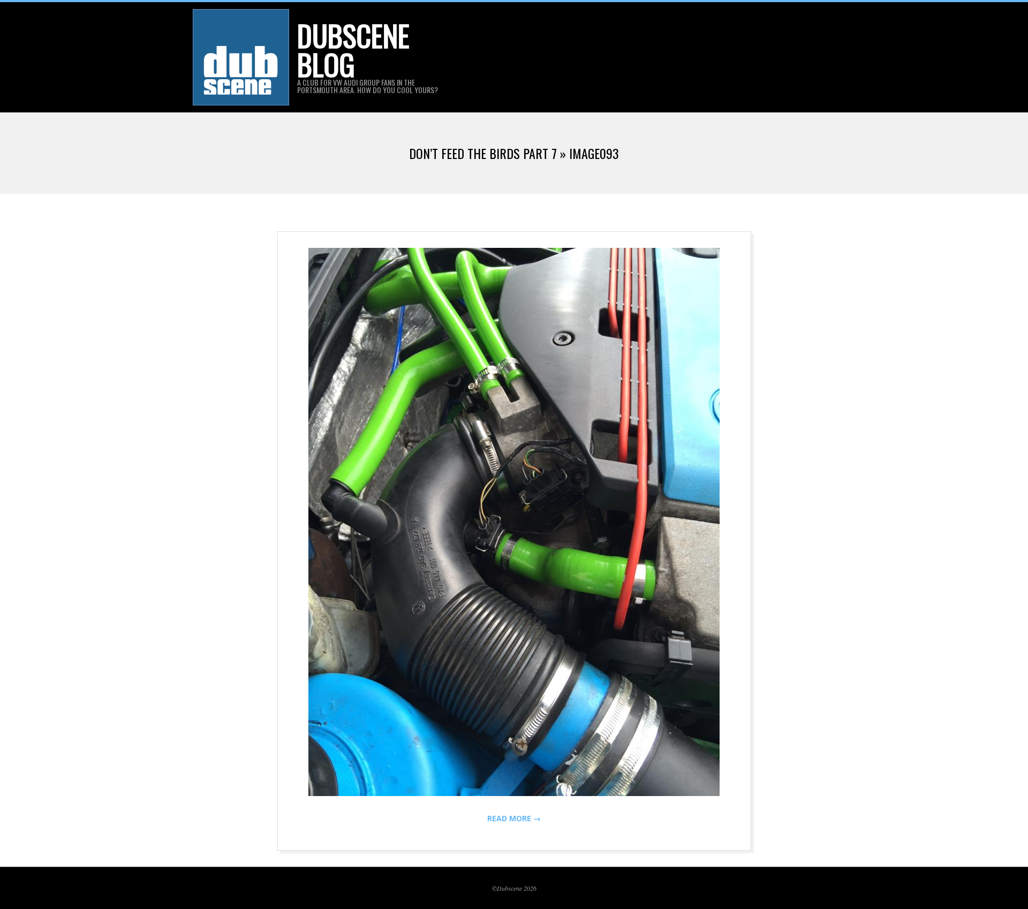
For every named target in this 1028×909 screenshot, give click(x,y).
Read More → (514, 818)
